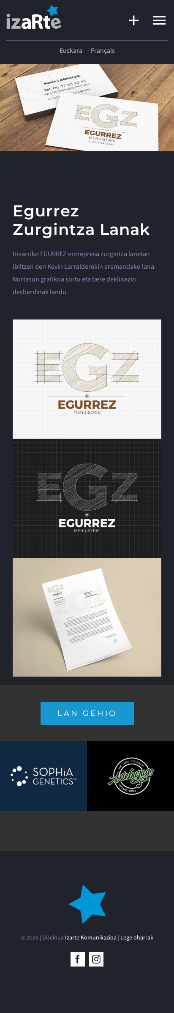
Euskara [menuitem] (71, 50)
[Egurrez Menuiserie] (87, 323)
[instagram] (96, 959)
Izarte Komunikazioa (91, 938)
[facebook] (78, 959)
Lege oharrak (136, 938)
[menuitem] (71, 51)
